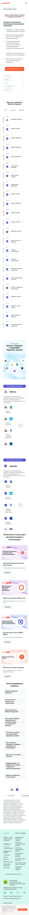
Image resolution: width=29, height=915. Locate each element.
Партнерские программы (6, 864)
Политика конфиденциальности (12, 898)
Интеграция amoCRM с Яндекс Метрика (20, 844)
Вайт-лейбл (6, 867)
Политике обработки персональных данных (8, 912)
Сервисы (10, 8)
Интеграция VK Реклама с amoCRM (19, 855)
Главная (5, 8)
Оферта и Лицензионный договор (12, 896)
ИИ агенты (6, 859)
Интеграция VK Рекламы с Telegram (19, 839)
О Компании (6, 855)
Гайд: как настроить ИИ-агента (14, 598)
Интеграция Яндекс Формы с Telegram (19, 849)
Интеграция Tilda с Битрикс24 (20, 859)
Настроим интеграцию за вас (13, 874)
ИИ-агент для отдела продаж (13, 667)
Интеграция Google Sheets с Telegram (20, 863)
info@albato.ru (7, 844)
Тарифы (5, 857)
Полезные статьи (8, 861)
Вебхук (14, 8)
